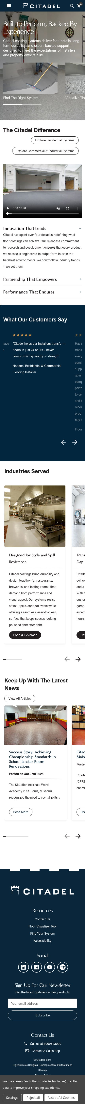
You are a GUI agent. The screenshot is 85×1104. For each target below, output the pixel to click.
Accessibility (42, 940)
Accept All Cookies (61, 1097)
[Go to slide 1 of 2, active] (13, 104)
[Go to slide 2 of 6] (78, 836)
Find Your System (42, 933)
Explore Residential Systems (55, 140)
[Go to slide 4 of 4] (64, 442)
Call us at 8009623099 (45, 1043)
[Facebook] (36, 967)
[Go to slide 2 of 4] (75, 442)
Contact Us (42, 919)
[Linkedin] (23, 967)
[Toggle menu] (8, 5)
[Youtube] (49, 967)
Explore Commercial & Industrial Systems (45, 151)
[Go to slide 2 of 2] (32, 104)
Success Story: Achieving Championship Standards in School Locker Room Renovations (32, 759)
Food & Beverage (25, 635)
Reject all (33, 1097)
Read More (20, 812)
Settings (12, 1097)
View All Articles (19, 698)
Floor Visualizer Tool (42, 926)
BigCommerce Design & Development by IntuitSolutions (42, 1064)
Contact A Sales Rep (46, 1051)
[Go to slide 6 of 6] (23, 836)
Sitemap (42, 1070)
